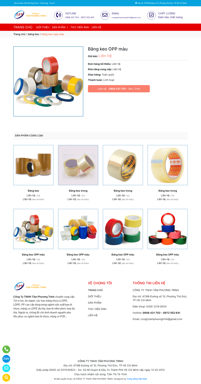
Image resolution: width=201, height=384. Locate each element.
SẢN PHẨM (59, 27)
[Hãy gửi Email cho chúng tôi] (4, 368)
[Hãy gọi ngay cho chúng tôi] (4, 349)
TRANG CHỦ (22, 27)
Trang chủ (19, 34)
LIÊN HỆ (96, 27)
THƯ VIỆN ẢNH (80, 27)
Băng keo (33, 190)
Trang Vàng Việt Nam (137, 379)
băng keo (33, 34)
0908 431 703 (117, 88)
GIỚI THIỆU (42, 27)
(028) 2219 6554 (156, 306)
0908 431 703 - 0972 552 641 (161, 312)
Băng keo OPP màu (33, 254)
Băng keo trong (78, 190)
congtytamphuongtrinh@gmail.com (161, 319)
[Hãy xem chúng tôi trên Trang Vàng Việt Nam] (4, 377)
